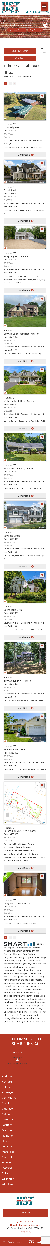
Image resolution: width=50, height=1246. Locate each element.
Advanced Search (16, 30)
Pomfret (7, 1157)
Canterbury (9, 1098)
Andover (7, 1076)
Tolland (6, 1173)
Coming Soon (8, 877)
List (11, 72)
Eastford (7, 1125)
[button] (44, 24)
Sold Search (35, 30)
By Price (17, 1058)
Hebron (6, 1141)
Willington (8, 1178)
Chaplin (6, 1103)
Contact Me (25, 1212)
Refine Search (19, 58)
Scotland (7, 1162)
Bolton (6, 1087)
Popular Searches (17, 1063)
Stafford (7, 1168)
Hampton (8, 1135)
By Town (17, 1052)
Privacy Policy (25, 1231)
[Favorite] (42, 96)
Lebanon (7, 1146)
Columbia (7, 1114)
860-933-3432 (26, 1221)
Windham (8, 1184)
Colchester (8, 1108)
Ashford (7, 1081)
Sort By (7, 76)
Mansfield (8, 1151)
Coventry (7, 1119)
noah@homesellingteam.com (26, 1225)
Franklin (7, 1130)
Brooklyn (7, 1092)
